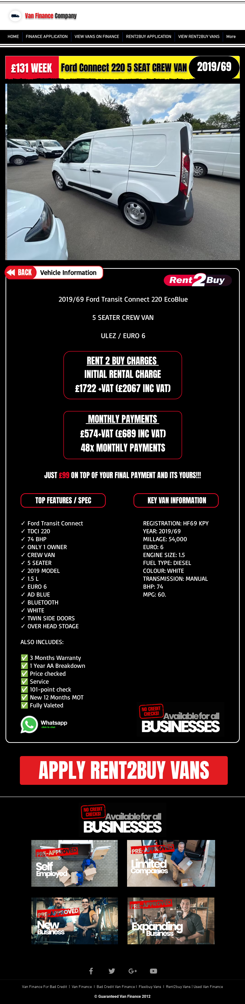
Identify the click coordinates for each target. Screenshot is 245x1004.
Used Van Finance (208, 987)
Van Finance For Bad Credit (45, 987)
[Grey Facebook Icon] (91, 971)
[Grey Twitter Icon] (111, 971)
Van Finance (39, 16)
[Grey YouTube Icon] (153, 971)
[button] (122, 172)
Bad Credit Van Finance (116, 987)
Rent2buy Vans (179, 987)
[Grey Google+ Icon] (132, 971)
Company (66, 16)
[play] (207, 254)
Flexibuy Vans (150, 987)
